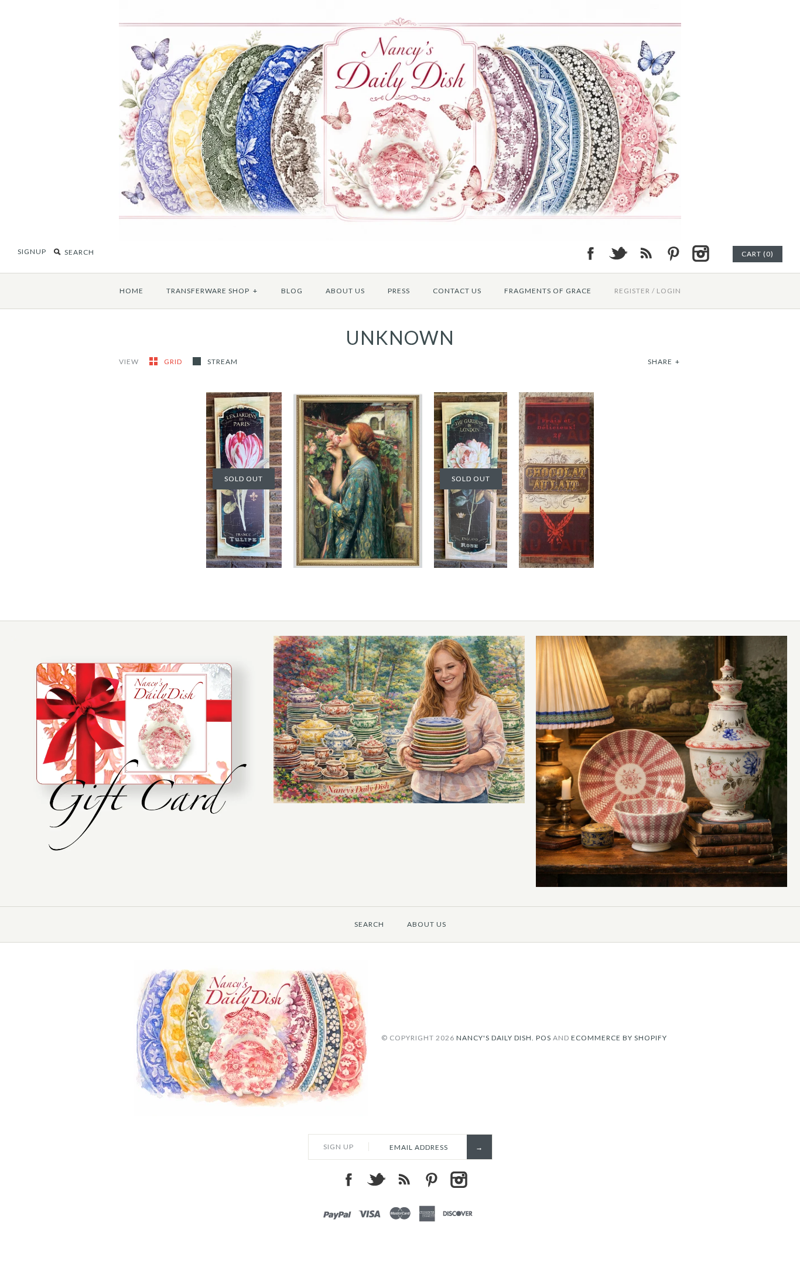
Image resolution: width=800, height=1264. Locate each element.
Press (399, 290)
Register (632, 290)
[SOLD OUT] (470, 399)
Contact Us (457, 290)
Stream (222, 361)
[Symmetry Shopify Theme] (136, 856)
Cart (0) (757, 253)
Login (669, 290)
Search (369, 924)
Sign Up (338, 1146)
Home (131, 290)
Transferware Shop (212, 290)
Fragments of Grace (548, 290)
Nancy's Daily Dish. (495, 1037)
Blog (292, 290)
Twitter (618, 253)
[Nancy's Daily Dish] (400, 7)
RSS (645, 253)
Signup (32, 251)
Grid (174, 361)
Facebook (590, 253)
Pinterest (673, 253)
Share (664, 361)
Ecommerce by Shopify (619, 1037)
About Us (345, 290)
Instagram (700, 253)
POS (543, 1037)
